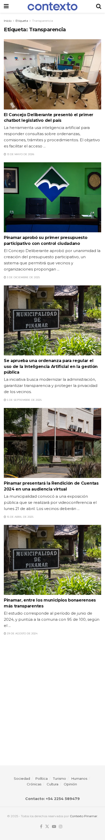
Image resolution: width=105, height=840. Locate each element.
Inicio (7, 21)
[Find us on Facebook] (41, 826)
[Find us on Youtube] (54, 826)
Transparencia (42, 21)
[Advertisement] (52, 697)
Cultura (52, 784)
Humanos (79, 778)
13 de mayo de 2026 (20, 154)
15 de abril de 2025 (19, 516)
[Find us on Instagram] (60, 826)
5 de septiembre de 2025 (24, 400)
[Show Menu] (6, 6)
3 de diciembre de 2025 (23, 277)
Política (41, 778)
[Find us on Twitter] (47, 826)
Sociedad (22, 778)
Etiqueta (22, 21)
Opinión (70, 784)
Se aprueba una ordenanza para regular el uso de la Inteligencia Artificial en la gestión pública (51, 366)
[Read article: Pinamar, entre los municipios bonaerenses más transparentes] (52, 560)
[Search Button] (98, 6)
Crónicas (34, 784)
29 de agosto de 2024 (21, 633)
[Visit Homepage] (52, 6)
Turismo (59, 778)
